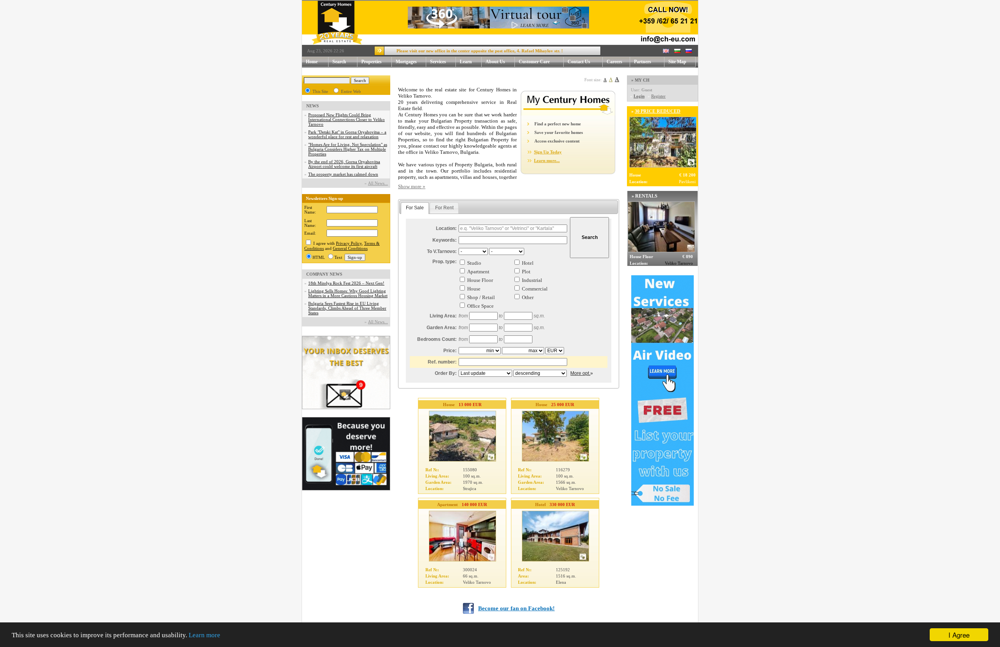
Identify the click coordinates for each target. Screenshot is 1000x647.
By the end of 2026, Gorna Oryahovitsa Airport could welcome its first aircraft (344, 164)
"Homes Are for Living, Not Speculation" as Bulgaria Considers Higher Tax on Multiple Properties (347, 149)
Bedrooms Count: (437, 339)
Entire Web (351, 91)
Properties (371, 61)
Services (438, 61)
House (473, 289)
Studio (474, 263)
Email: (310, 233)
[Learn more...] (568, 114)
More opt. (580, 373)
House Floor (480, 280)
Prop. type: (444, 261)
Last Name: (310, 223)
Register (658, 96)
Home (312, 61)
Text (338, 257)
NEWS (312, 105)
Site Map (677, 61)
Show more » (411, 186)
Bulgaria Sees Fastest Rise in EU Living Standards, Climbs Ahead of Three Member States (347, 308)
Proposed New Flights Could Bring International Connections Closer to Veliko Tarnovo (346, 119)
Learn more (204, 635)
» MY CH (640, 80)
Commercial (535, 289)
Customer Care (534, 61)
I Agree (959, 635)
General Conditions (350, 248)
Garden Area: (442, 327)
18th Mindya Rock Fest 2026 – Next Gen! (346, 283)
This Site (320, 91)
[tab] (415, 208)
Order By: (446, 373)
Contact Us (579, 61)
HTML (318, 257)
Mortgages (406, 61)
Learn (466, 61)
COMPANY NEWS (324, 274)
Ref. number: (442, 362)
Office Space (480, 306)
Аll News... (378, 183)
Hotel (528, 263)
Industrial (532, 280)
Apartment (478, 271)
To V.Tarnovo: (442, 251)
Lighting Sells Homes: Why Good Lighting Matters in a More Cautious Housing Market (348, 293)
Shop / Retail (481, 297)
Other (528, 297)
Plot (526, 271)
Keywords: (444, 240)
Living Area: (443, 316)
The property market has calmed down (343, 174)
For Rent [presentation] (444, 207)
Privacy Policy (349, 243)
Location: (446, 228)
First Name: (310, 209)
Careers (614, 61)
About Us (495, 61)
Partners (642, 61)
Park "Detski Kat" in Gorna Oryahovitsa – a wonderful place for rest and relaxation (347, 134)
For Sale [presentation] (415, 207)
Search (339, 61)
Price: (450, 350)
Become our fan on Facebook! (516, 608)
